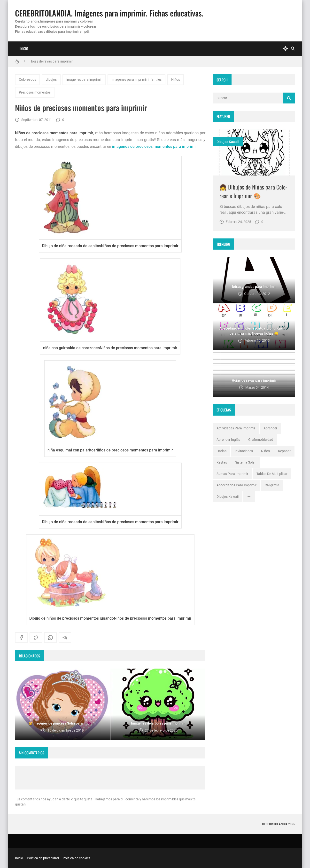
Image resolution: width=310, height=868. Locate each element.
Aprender (270, 428)
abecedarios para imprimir (236, 485)
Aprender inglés (228, 440)
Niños (175, 79)
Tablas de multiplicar (271, 474)
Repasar (284, 451)
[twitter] (36, 637)
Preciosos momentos (35, 92)
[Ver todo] (249, 496)
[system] (285, 48)
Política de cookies (76, 858)
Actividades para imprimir (236, 428)
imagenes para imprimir (84, 79)
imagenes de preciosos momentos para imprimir (154, 146)
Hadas (221, 451)
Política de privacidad (43, 858)
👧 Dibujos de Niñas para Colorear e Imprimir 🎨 (253, 191)
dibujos (51, 79)
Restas (222, 462)
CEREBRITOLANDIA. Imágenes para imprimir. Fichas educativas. (109, 13)
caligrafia (272, 485)
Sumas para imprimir (232, 474)
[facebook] (21, 637)
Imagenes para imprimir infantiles (136, 79)
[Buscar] (293, 48)
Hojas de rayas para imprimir (51, 61)
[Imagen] (254, 152)
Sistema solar (245, 462)
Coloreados (27, 79)
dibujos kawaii (228, 142)
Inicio (23, 48)
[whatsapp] (50, 637)
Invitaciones (244, 451)
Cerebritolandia (274, 824)
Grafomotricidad (260, 440)
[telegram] (65, 637)
